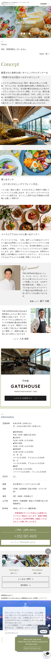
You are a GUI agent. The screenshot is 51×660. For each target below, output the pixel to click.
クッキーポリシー (11, 633)
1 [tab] (22, 33)
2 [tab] (24, 33)
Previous (4, 19)
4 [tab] (29, 33)
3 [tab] (27, 33)
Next (46, 19)
